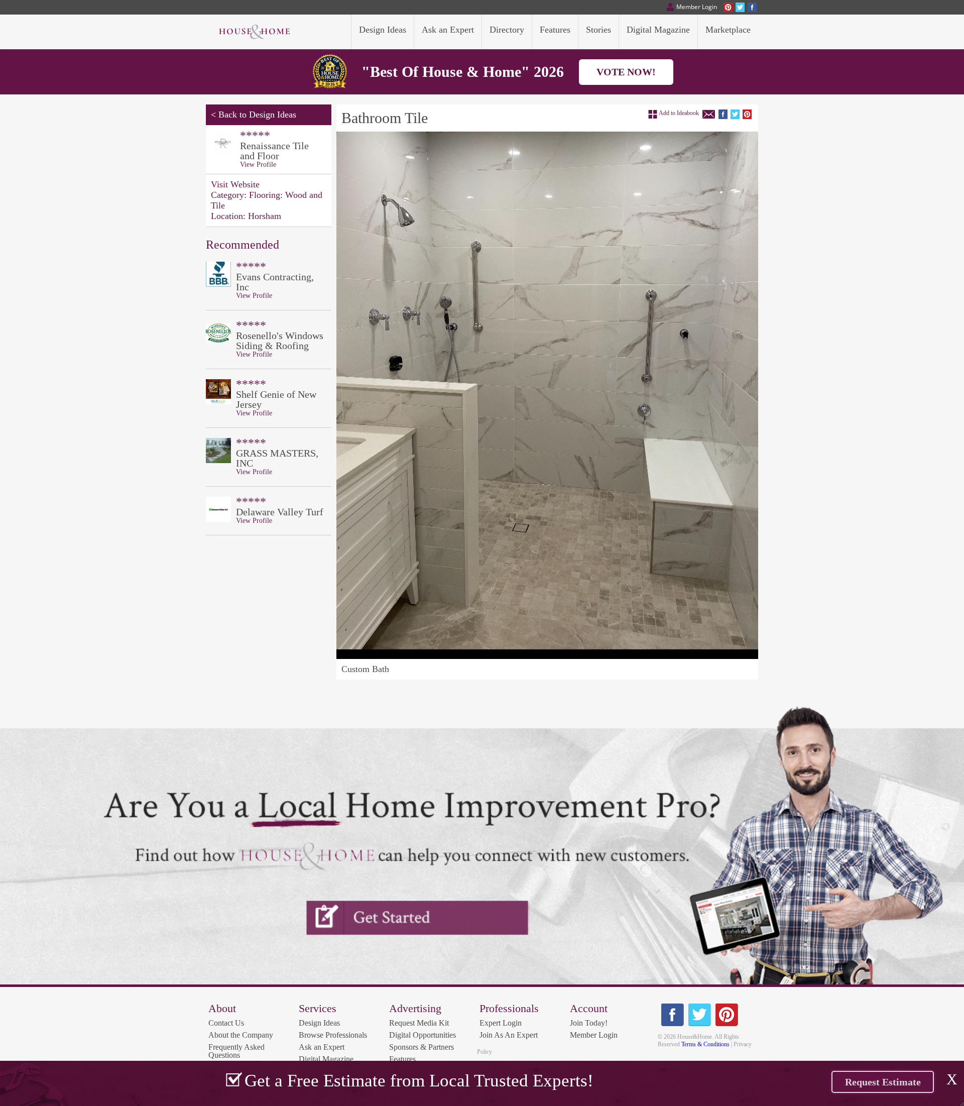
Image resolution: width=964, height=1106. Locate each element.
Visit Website (235, 184)
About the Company (240, 1035)
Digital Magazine (326, 1059)
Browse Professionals (333, 1035)
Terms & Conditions (705, 1044)
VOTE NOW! (626, 71)
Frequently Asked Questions (236, 1051)
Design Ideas (319, 1023)
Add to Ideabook (679, 113)
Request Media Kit (419, 1023)
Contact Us (226, 1023)
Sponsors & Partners (421, 1047)
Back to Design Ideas (257, 114)
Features (402, 1059)
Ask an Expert (321, 1047)
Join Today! (589, 1023)
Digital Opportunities (422, 1035)
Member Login (594, 1035)
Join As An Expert (508, 1035)
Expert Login (500, 1023)
